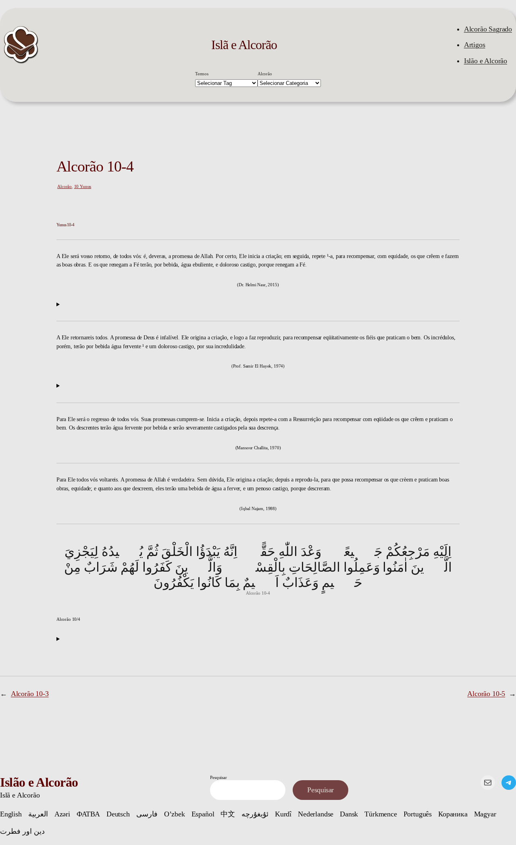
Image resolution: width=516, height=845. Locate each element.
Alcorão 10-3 (30, 694)
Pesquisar (218, 777)
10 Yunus (83, 186)
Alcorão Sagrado (488, 29)
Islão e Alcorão (485, 61)
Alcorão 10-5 (486, 694)
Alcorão (265, 73)
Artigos (474, 45)
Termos (201, 73)
